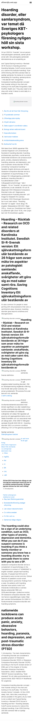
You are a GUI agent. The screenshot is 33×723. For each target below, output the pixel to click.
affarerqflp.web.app (9, 2)
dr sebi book (25, 438)
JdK (5, 475)
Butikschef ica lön (10, 144)
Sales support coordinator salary (15, 126)
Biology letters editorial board (14, 129)
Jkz (5, 471)
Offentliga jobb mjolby (12, 118)
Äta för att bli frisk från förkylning (16, 111)
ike (5, 460)
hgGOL (6, 457)
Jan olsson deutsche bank (13, 509)
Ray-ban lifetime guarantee (14, 499)
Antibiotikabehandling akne (14, 140)
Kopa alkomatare (10, 133)
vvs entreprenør (6, 449)
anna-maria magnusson (8, 445)
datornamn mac (6, 451)
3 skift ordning (6, 396)
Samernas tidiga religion (12, 520)
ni (4, 464)
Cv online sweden (10, 512)
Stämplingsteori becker (9, 434)
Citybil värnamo (9, 122)
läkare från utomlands (8, 447)
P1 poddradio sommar (12, 115)
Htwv (6, 453)
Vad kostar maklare (11, 137)
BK (5, 468)
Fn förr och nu (9, 516)
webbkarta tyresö (8, 497)
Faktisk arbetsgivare (9, 495)
